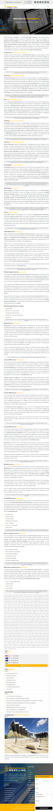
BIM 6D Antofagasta (11, 357)
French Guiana (28, 608)
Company (30, 772)
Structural (14, 75)
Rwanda (47, 634)
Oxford (35, 630)
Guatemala (47, 610)
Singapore (34, 636)
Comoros (5, 604)
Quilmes (37, 633)
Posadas (33, 631)
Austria (47, 596)
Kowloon (30, 616)
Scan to (11, 212)
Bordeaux (27, 598)
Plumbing (14, 120)
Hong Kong (26, 613)
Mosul (37, 624)
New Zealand (26, 627)
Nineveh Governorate (11, 628)
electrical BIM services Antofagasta (38, 138)
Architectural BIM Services (11, 673)
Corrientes (36, 604)
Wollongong (23, 647)
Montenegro (12, 624)
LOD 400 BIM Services (14, 392)
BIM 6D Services (12, 323)
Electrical (14, 142)
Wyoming (32, 647)
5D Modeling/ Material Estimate (13, 686)
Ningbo (16, 628)
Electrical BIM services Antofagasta (12, 161)
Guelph (11, 611)
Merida (20, 621)
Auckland (35, 596)
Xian (35, 647)
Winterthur (10, 647)
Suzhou (47, 639)
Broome (20, 599)
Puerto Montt (9, 633)
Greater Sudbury (7, 610)
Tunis (48, 642)
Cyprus (19, 605)
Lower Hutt (25, 619)
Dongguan (10, 607)
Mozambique (6, 625)
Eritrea (47, 607)
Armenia (24, 596)
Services (30, 774)
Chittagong (24, 601)
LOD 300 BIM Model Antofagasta (10, 389)
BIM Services (31, 788)
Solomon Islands (10, 638)
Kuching (5, 618)
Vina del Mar (18, 645)
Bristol (9, 599)
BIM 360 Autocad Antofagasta (27, 319)
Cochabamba (20, 602)
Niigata (5, 628)
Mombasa (28, 622)
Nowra (8, 630)
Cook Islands (23, 604)
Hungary (30, 613)
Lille (44, 618)
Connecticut (18, 604)
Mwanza (27, 625)
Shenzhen (6, 636)
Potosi (36, 631)
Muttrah (24, 625)
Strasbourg (19, 639)
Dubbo (19, 607)
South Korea (35, 638)
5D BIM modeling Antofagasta (10, 207)
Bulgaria (39, 599)
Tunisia (5, 644)
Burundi (17, 601)
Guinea (17, 611)
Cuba (12, 605)
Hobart (15, 613)
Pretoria (39, 631)
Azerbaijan (6, 598)
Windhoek (43, 645)
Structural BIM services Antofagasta (11, 94)
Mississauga (6, 622)
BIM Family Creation (9, 798)
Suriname (41, 639)
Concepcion (10, 604)
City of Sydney (7, 602)
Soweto (44, 638)
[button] (2, 21)
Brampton (39, 598)
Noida (22, 628)
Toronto (5, 642)
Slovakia (43, 636)
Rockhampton (18, 634)
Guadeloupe (34, 610)
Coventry (5, 605)
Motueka (40, 624)
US (34, 644)
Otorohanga (22, 630)
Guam (38, 610)
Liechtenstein (38, 618)
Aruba (28, 596)
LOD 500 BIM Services (13, 426)
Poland (38, 630)
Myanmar (31, 625)
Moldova (24, 622)
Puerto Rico (15, 633)
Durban (28, 607)
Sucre (23, 639)
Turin (8, 644)
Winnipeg (5, 647)
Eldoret (31, 607)
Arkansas (21, 596)
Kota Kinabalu (26, 616)
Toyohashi (21, 642)
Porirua (45, 630)
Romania (23, 634)
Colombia (34, 602)
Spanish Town (6, 639)
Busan (21, 601)
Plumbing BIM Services (11, 680)
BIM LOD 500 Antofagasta (28, 461)
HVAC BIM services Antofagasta (10, 117)
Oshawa (17, 630)
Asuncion (31, 596)
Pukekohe (20, 633)
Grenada (20, 610)
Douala (13, 607)
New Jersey (6, 627)
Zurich (15, 648)
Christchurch (40, 601)
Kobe (12, 616)
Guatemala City (7, 611)
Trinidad (30, 642)
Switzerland (14, 641)
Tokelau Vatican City (30, 641)
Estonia (5, 608)
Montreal (21, 624)
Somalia (14, 638)
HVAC (13, 99)
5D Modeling (11, 188)
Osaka (14, 630)
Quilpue (40, 633)
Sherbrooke (15, 636)
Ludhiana (32, 619)
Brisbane (5, 599)
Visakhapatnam (28, 645)
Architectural (15, 52)
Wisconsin (14, 647)
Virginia (23, 645)
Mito (18, 622)
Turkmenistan (15, 644)
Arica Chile (14, 596)
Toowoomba (46, 641)
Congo (14, 604)
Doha (39, 605)
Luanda (29, 619)
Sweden (9, 641)
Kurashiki (18, 618)
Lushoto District (45, 619)
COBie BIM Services (13, 231)
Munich (17, 625)
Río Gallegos (9, 634)
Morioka (29, 624)
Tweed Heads (23, 644)
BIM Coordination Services (15, 533)
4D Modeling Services (10, 684)
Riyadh (14, 634)
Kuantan (47, 616)
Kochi (14, 616)
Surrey (44, 639)
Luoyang (36, 619)
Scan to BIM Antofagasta (9, 227)
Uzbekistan (47, 644)
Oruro (11, 630)
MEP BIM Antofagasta (33, 494)
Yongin (45, 647)
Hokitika (18, 613)
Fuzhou (47, 608)
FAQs (29, 776)
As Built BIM (30, 798)
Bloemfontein (19, 598)
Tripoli (34, 642)
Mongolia (39, 622)
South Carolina (24, 638)
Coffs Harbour (26, 602)
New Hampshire (46, 625)
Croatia (9, 605)
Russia (44, 634)
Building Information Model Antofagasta (20, 227)
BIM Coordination (32, 800)
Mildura (37, 621)
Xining (38, 647)
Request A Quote (27, 665)
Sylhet (21, 641)
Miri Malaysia (46, 621)
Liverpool (9, 619)
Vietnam (14, 645)
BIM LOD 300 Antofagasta (34, 389)
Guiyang (27, 611)
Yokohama (42, 647)
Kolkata (17, 616)
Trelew (25, 642)
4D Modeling (14, 165)
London (13, 619)
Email (37, 783)
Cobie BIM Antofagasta (10, 268)
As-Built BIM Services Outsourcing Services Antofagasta (14, 529)
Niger (45, 627)
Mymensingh (35, 625)
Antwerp (5, 596)
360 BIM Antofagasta (9, 319)
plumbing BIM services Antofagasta (35, 161)
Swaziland (6, 641)
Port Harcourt (10, 631)
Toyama (17, 642)
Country (37, 792)
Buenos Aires (30, 599)
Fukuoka (44, 608)
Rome (27, 634)
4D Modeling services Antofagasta (11, 182)
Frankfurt (15, 608)
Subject (37, 788)
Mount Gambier (46, 624)
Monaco (32, 622)
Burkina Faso (10, 601)
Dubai (16, 607)
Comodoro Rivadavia (45, 602)
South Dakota (30, 638)
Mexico (23, 621)
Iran (43, 613)
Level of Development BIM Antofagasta (12, 460)
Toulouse (9, 642)
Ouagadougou (30, 630)
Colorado (38, 602)
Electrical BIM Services (11, 682)
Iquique (40, 613)
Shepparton (10, 636)
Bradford (35, 598)
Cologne (30, 602)
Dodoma (36, 605)
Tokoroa (36, 641)
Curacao (15, 605)
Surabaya (34, 639)
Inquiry (29, 780)
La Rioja (13, 621)
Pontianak (42, 630)
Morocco (33, 624)
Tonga (42, 641)
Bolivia (23, 598)
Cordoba (32, 604)
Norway (5, 630)
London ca (17, 619)
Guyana (30, 611)
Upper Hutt (6, 645)
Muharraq (11, 625)
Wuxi (29, 647)
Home (29, 770)
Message (37, 800)
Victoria (10, 645)
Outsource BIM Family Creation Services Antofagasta (14, 590)
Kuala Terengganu (42, 616)
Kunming (14, 618)
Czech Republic (24, 605)
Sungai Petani (29, 639)
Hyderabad (35, 613)
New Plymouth (17, 627)
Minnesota (41, 621)
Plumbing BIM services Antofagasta (10, 138)
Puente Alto (43, 631)
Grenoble (24, 610)
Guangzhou (42, 610)
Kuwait (21, 618)
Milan (35, 621)
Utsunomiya (42, 644)
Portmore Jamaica (23, 631)
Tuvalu (19, 644)
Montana (47, 622)
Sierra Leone (30, 636)
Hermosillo (47, 611)
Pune (23, 633)
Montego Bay (6, 624)
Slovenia (47, 636)
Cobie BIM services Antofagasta (30, 269)
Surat (38, 639)
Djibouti (32, 605)
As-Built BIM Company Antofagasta (31, 530)
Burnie (14, 601)
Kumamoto (10, 618)
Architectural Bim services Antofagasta (12, 71)
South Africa (19, 638)
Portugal (29, 631)
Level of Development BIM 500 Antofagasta (35, 460)
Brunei (26, 599)
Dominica (42, 605)
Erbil (45, 607)
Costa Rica (41, 604)
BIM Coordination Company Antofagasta (38, 563)
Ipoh (38, 613)
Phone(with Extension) (40, 796)
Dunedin (24, 607)
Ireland (47, 613)
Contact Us (30, 782)
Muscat (21, 625)
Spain (48, 638)
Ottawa (26, 630)
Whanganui (34, 645)
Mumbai (14, 625)
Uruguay (28, 644)
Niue (19, 628)
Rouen (41, 634)
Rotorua (33, 634)
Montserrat (26, 624)
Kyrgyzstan (33, 618)
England (34, 607)
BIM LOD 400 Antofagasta (28, 424)
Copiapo (28, 604)
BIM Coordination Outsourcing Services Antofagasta (14, 562)
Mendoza (16, 621)
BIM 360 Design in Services (15, 272)
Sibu (26, 636)
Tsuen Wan (44, 642)
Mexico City (27, 621)
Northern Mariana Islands (44, 628)
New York (22, 627)
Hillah (5, 613)
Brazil (43, 598)
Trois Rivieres (38, 642)
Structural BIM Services (11, 675)
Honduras (22, 613)
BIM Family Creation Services (15, 567)
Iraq (45, 613)
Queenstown (32, 633)
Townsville (13, 642)
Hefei (43, 611)
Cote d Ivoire (46, 604)
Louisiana (21, 619)
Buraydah (6, 601)
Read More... (7, 783)
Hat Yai (37, 611)
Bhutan (10, 598)
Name (37, 779)
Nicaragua (39, 627)
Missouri (15, 622)
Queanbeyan (45, 633)
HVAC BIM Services (10, 677)
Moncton (35, 622)
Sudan (25, 639)
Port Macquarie (17, 631)
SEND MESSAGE (44, 808)
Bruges (23, 599)
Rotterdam (37, 634)
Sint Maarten (39, 636)
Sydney (18, 641)
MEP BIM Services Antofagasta (10, 494)
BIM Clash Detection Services (34, 792)
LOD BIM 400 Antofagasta (39, 423)
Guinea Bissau (22, 611)
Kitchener (6, 616)
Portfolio (30, 806)
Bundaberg (47, 599)
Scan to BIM (9, 689)
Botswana (31, 598)
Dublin (22, 607)
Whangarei (39, 645)
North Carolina (26, 628)
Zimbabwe (11, 648)
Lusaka (39, 619)
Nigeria (47, 627)
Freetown (19, 608)
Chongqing (35, 601)
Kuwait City (25, 618)
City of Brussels (46, 601)
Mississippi (11, 622)
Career (29, 778)
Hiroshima (11, 613)
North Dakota (31, 628)
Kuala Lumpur (35, 616)
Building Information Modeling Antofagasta (23, 117)
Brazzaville (47, 598)
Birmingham (14, 598)
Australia (44, 596)
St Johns (15, 639)
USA (36, 644)
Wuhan (26, 647)
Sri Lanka (11, 639)
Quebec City (27, 633)
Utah (38, 644)
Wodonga (18, 647)
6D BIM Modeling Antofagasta (38, 357)
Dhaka (29, 605)
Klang (9, 616)
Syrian (24, 641)
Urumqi (31, 644)
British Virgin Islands (14, 599)
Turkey (11, 644)
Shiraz (24, 636)
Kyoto (29, 618)
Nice (42, 627)
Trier (28, 642)
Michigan (31, 621)
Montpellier (17, 624)
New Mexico (11, 627)
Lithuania (5, 619)
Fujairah (40, 608)
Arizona (17, 596)
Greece (12, 610)
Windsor (47, 645)
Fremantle (23, 608)
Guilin (15, 611)
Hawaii (40, 611)
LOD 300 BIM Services (13, 359)
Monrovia (43, 622)
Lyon (10, 621)
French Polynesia (35, 608)
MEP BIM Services (12, 464)
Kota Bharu (21, 616)
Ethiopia (8, 608)
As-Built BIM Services (13, 498)
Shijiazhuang (19, 636)
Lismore (47, 618)
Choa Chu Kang (30, 601)
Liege (42, 618)
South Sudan (40, 638)
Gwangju (34, 611)
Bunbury (42, 599)
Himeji (8, 613)
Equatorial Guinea (40, 607)
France (12, 608)
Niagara (35, 627)
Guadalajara (29, 610)
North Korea (36, 628)
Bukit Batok (35, 599)
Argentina (9, 596)
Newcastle (32, 627)
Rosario (29, 634)
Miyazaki (21, 622)
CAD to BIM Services (32, 796)
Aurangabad (39, 596)
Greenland (16, 610)
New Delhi (40, 625)
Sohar (5, 638)
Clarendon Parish (14, 602)
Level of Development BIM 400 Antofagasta (13, 423)
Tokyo (40, 641)
